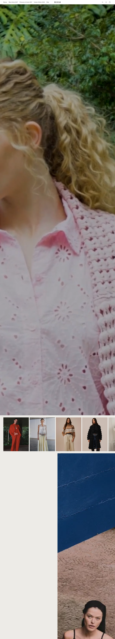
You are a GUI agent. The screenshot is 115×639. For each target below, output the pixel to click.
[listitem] (48, 2)
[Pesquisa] (102, 2)
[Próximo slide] (110, 434)
